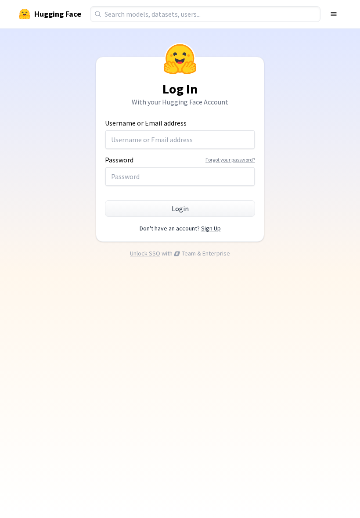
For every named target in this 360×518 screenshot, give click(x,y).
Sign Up (211, 228)
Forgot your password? (230, 159)
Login (180, 208)
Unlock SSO (145, 253)
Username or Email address (146, 123)
